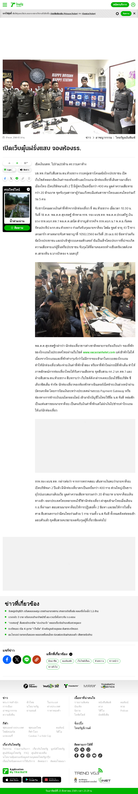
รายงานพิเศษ (81, 702)
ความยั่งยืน (8, 714)
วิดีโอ (100, 710)
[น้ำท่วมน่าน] (17, 205)
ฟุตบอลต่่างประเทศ (12, 727)
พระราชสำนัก (9, 702)
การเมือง (7, 706)
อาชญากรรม (107, 137)
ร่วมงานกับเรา (21, 749)
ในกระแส (51, 702)
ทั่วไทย (29, 702)
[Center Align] (134, 13)
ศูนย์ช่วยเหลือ (35, 753)
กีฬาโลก (30, 731)
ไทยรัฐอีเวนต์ (81, 728)
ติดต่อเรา (38, 761)
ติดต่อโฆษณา (52, 761)
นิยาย (77, 710)
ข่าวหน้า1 (110, 661)
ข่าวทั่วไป (123, 661)
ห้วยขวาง (96, 661)
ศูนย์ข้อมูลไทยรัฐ (11, 753)
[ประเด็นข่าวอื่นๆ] (28, 189)
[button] (5, 178)
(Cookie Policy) (89, 14)
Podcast (123, 710)
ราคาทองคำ (53, 710)
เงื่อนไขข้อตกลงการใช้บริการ (17, 761)
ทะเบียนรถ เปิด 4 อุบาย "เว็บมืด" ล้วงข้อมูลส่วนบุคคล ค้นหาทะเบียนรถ (43, 628)
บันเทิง (77, 706)
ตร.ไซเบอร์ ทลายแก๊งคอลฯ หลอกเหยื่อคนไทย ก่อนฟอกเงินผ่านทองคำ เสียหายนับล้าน (50, 634)
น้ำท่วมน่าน (17, 221)
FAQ (24, 753)
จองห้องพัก (66, 661)
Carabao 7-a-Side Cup (39, 736)
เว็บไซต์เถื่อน (81, 661)
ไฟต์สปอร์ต (8, 731)
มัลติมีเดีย (102, 714)
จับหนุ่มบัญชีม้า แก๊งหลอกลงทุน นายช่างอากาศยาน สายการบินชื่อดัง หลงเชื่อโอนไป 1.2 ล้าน (53, 611)
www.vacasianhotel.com (99, 352)
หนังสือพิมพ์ (103, 702)
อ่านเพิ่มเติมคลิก (64, 14)
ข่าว (93, 137)
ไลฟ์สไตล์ (79, 714)
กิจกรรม (7, 749)
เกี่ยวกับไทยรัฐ (38, 749)
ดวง (100, 706)
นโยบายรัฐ (31, 706)
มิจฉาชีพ (52, 661)
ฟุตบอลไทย (31, 727)
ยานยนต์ (30, 710)
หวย (121, 706)
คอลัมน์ (122, 702)
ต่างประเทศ (52, 706)
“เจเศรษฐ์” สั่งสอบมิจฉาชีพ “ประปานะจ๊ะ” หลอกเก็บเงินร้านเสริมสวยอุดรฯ (44, 623)
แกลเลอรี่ (7, 736)
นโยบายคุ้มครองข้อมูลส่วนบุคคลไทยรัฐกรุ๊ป (24, 757)
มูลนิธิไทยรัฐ (54, 749)
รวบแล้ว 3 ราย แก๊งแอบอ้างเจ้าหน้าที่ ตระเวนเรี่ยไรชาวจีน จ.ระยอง (41, 617)
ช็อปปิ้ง (78, 723)
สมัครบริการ (121, 4)
